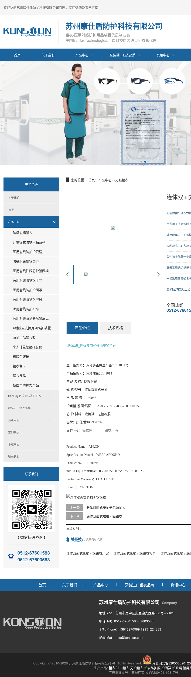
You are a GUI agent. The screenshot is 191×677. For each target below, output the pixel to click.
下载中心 (13, 444)
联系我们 (13, 456)
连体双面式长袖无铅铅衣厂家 (87, 553)
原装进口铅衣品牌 (122, 55)
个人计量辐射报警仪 (27, 347)
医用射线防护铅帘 (26, 308)
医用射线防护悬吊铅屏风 (31, 318)
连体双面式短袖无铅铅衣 (104, 516)
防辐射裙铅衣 (22, 232)
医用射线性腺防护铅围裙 (31, 270)
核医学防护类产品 (26, 385)
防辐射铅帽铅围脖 (26, 261)
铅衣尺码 (19, 375)
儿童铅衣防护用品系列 (29, 242)
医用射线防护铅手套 (27, 280)
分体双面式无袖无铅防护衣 (106, 507)
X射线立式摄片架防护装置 (32, 327)
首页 (17, 55)
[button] (141, 162)
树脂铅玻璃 (21, 356)
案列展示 (13, 432)
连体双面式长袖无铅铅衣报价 (134, 553)
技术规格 (115, 327)
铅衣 (11, 210)
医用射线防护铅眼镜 (27, 251)
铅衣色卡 (19, 366)
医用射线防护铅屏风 (27, 299)
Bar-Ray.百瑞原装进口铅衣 (24, 396)
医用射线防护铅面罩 (27, 289)
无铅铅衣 (121, 179)
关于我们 (48, 55)
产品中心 (82, 55)
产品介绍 (82, 327)
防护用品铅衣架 (24, 337)
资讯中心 (163, 55)
